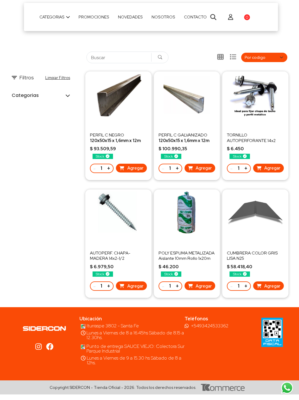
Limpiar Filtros (57, 77)
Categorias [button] (25, 95)
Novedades (130, 17)
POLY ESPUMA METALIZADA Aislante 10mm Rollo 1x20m (187, 255)
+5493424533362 (209, 326)
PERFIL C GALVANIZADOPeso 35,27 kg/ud (184, 140)
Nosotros (163, 17)
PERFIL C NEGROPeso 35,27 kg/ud (115, 140)
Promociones (94, 17)
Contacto (195, 17)
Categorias (52, 17)
